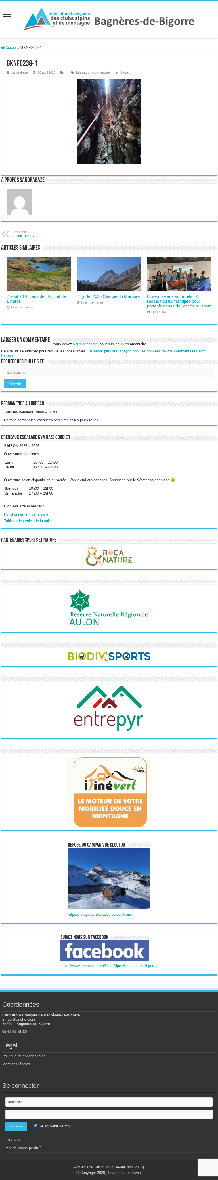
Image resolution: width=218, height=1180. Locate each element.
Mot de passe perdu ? (23, 1148)
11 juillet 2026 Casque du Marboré (108, 296)
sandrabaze (19, 72)
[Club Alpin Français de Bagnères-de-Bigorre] (109, 20)
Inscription (13, 1139)
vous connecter (85, 344)
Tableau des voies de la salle (28, 521)
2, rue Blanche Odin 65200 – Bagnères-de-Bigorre (26, 1021)
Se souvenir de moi (53, 1126)
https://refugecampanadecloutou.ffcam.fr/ (102, 914)
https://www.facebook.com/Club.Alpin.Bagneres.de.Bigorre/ (109, 966)
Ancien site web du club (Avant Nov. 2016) (109, 1167)
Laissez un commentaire (93, 72)
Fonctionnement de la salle (26, 514)
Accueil (11, 47)
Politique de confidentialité (23, 1056)
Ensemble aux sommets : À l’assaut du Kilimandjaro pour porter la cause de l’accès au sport (179, 301)
